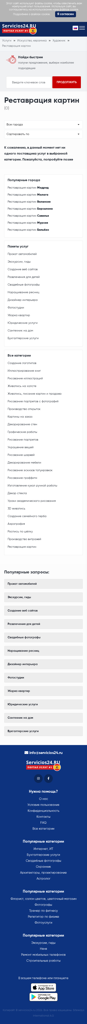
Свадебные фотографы (24, 284)
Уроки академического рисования (32, 500)
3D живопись (16, 508)
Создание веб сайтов (23, 269)
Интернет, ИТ (43, 848)
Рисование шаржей (21, 455)
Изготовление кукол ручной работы (32, 485)
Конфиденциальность (43, 810)
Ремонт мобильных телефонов (43, 954)
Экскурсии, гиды (19, 261)
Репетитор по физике (43, 916)
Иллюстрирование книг (24, 370)
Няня (43, 948)
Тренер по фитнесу (43, 910)
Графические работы (22, 432)
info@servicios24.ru (46, 753)
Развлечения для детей (24, 277)
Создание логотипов (22, 363)
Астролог (43, 878)
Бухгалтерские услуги (23, 338)
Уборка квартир (19, 315)
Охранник (43, 866)
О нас (43, 799)
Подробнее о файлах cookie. (31, 14)
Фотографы (43, 904)
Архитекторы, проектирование (43, 872)
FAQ (43, 822)
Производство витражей (24, 539)
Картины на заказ (20, 416)
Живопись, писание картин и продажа (34, 393)
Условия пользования (43, 804)
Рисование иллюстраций (25, 378)
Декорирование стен (22, 424)
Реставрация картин (28, 187)
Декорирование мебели (24, 462)
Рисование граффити (22, 477)
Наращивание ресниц (23, 292)
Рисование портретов (23, 439)
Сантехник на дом (20, 330)
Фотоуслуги (43, 922)
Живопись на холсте (22, 386)
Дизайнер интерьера (23, 300)
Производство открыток (24, 409)
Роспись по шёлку (20, 531)
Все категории (43, 828)
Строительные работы (43, 960)
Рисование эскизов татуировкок (30, 470)
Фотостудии (16, 307)
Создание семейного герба (27, 516)
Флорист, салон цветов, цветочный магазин (43, 898)
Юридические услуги (23, 322)
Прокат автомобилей (22, 254)
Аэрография (16, 523)
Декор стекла (17, 493)
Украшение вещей (21, 447)
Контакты (43, 816)
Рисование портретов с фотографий (33, 401)
